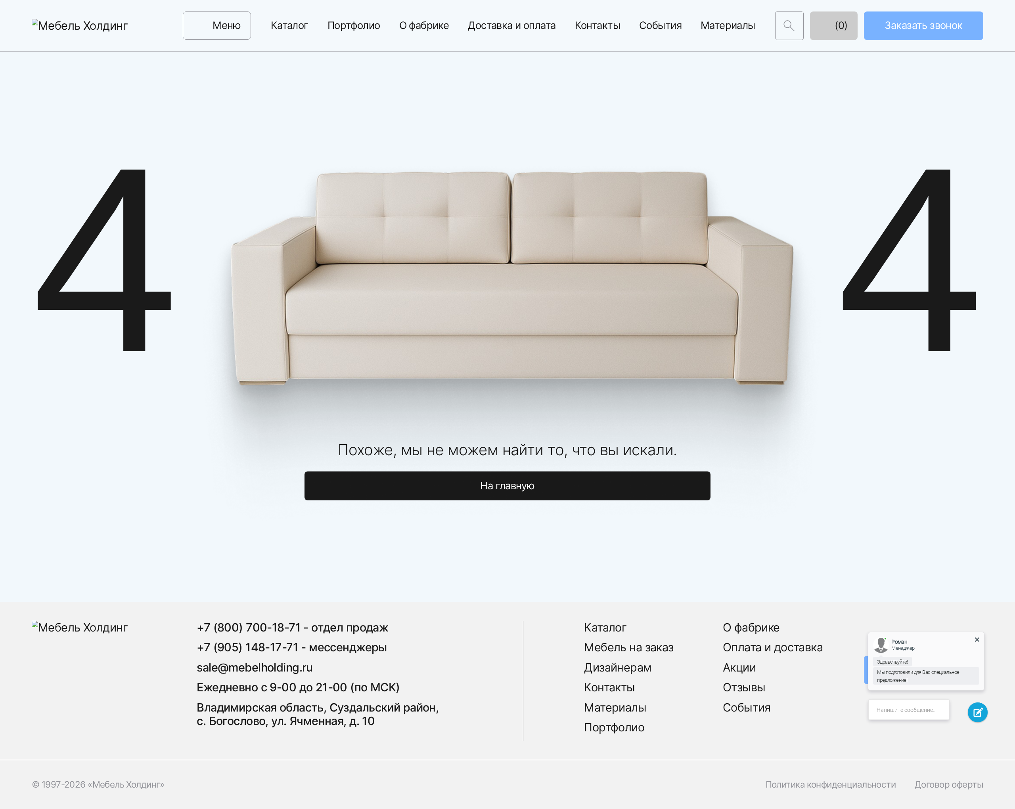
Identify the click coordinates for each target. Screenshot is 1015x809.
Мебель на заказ (628, 647)
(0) (840, 25)
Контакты (597, 25)
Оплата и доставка (773, 647)
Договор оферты (949, 784)
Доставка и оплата (511, 25)
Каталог (289, 25)
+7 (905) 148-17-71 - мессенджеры (292, 647)
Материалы (728, 25)
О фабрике (424, 25)
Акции (739, 667)
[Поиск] (789, 25)
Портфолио (353, 25)
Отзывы (744, 687)
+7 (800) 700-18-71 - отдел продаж (292, 627)
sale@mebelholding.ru (254, 667)
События (660, 25)
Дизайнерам (617, 667)
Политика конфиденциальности (831, 784)
